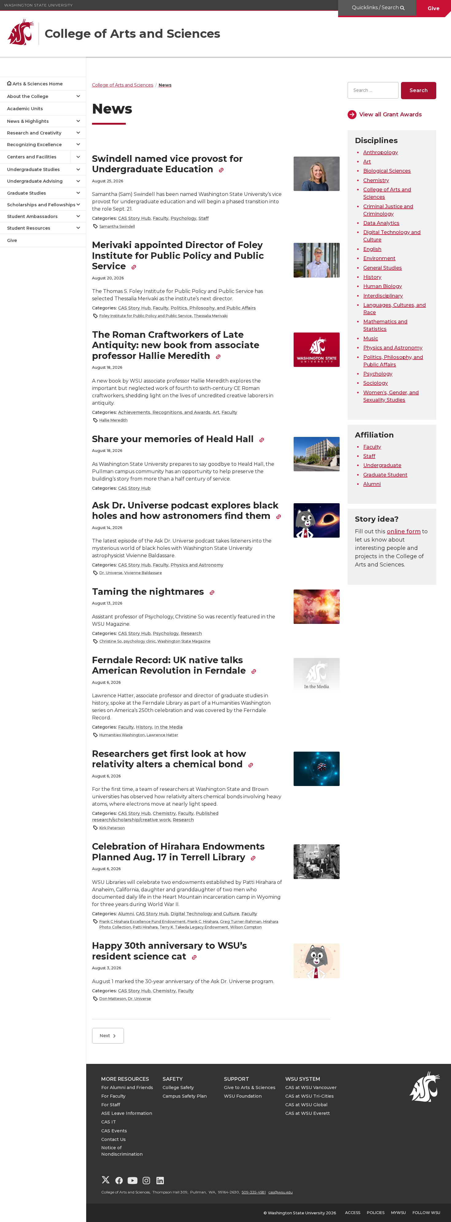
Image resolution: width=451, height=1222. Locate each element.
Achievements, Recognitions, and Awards (164, 412)
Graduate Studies (26, 193)
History (144, 727)
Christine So (110, 641)
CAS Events (114, 1131)
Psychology (183, 218)
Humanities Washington (122, 735)
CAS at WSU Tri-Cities (309, 1096)
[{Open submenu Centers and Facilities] (78, 157)
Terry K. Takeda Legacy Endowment (194, 927)
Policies (375, 1212)
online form (404, 531)
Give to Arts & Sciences (250, 1087)
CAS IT (108, 1122)
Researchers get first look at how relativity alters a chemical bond (169, 759)
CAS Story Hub (134, 218)
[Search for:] (373, 90)
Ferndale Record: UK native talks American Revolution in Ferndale (170, 665)
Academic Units (25, 108)
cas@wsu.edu (280, 1192)
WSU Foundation (243, 1096)
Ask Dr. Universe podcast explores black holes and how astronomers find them (185, 510)
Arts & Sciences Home (38, 84)
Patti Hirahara (145, 927)
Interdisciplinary (383, 296)
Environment (379, 258)
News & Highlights (28, 121)
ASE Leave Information (126, 1113)
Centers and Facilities (31, 157)
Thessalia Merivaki (211, 315)
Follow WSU (426, 1212)
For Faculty (113, 1096)
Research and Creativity (34, 133)
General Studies (382, 268)
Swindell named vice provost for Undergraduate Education (167, 164)
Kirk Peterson (112, 828)
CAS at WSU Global (306, 1104)
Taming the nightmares (149, 591)
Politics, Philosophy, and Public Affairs (213, 308)
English (372, 249)
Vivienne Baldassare (143, 572)
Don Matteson (112, 998)
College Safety (178, 1087)
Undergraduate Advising (35, 181)
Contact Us (113, 1139)
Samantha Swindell (117, 226)
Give (434, 8)
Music (370, 338)
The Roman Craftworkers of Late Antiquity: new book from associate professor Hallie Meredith (175, 345)
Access (352, 1212)
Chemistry (164, 813)
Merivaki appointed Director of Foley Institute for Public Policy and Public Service (178, 255)
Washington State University (38, 5)
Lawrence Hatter (162, 735)
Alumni (126, 913)
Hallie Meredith (113, 420)
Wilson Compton (246, 927)
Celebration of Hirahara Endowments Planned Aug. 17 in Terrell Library (178, 851)
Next (105, 1035)
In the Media (168, 727)
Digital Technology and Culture (205, 913)
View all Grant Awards (390, 114)
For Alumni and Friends (127, 1087)
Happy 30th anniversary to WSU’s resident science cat (169, 951)
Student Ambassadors (32, 216)
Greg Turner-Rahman (240, 921)
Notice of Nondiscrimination (122, 1151)
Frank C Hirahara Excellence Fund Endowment (142, 921)
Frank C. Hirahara (202, 921)
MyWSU (398, 1212)
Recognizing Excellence (34, 144)
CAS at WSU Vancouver (311, 1087)
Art (216, 412)
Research (191, 633)
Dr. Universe (110, 572)
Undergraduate (382, 465)
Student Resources (28, 228)
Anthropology (380, 152)
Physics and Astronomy (197, 565)
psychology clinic (140, 641)
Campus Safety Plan (185, 1096)
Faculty (160, 218)
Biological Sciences (387, 171)
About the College (27, 96)
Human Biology (382, 286)
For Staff (110, 1104)
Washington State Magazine (183, 641)
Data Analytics (381, 223)
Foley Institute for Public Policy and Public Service (145, 315)
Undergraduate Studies (33, 169)
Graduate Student (385, 475)
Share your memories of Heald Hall (174, 439)
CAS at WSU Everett (307, 1113)
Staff (204, 218)
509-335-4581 (254, 1192)
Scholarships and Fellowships (41, 205)
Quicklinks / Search (376, 7)
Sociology (375, 383)
